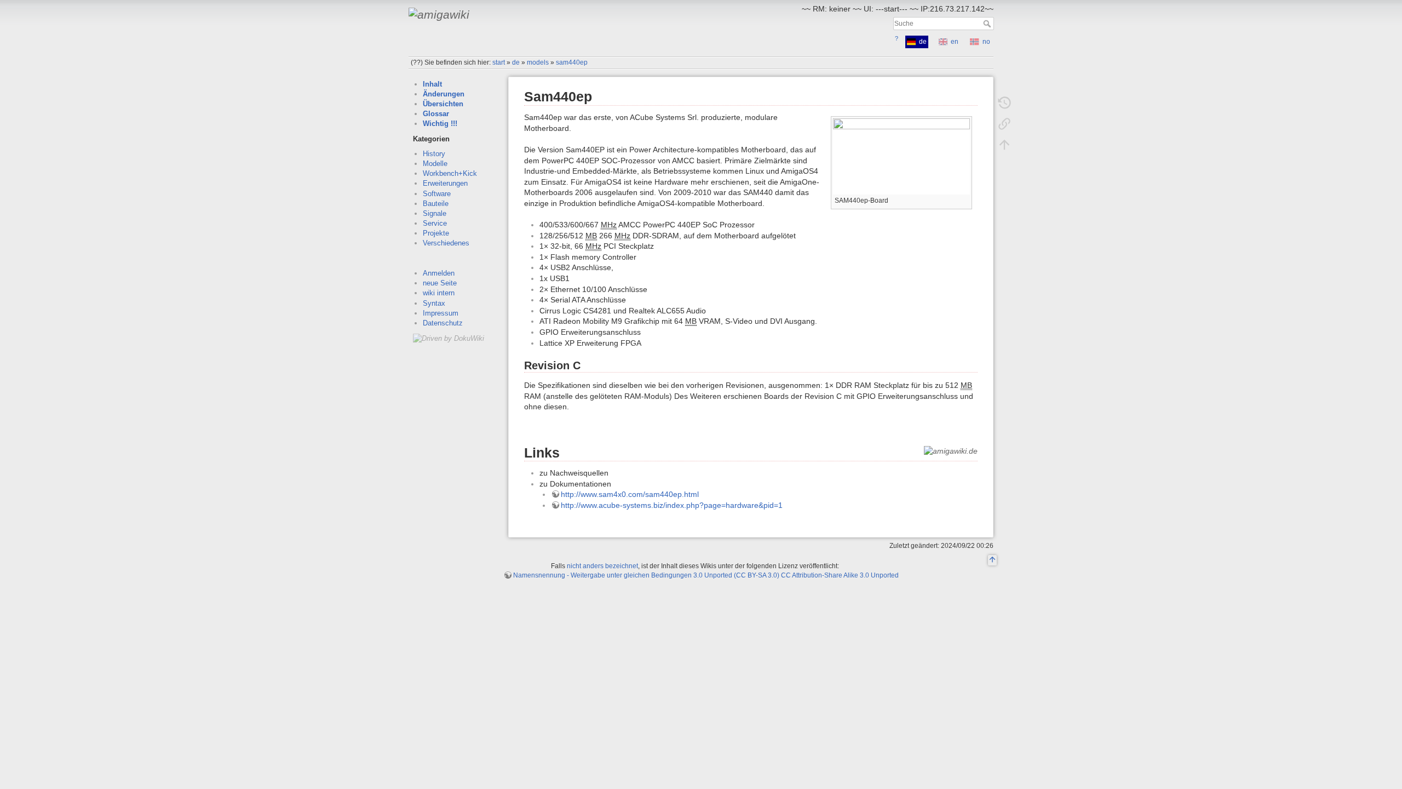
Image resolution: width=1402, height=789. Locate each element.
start (498, 62)
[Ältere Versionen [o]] (1004, 103)
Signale (434, 213)
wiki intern (439, 293)
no (986, 41)
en (954, 41)
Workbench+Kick (450, 173)
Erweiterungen (445, 183)
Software (437, 194)
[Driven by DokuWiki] (448, 338)
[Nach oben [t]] (1004, 144)
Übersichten (443, 104)
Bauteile (436, 203)
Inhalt (432, 84)
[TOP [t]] (992, 560)
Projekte (436, 233)
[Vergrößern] (964, 199)
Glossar (436, 114)
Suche (988, 23)
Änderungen (443, 94)
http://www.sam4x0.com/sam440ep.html (630, 494)
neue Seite (440, 283)
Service (435, 223)
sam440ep (572, 62)
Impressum (440, 313)
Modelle (435, 163)
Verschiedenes (446, 243)
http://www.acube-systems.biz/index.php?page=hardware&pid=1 (672, 505)
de (516, 62)
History (434, 154)
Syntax (434, 303)
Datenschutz (443, 323)
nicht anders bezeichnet (602, 566)
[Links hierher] (1004, 123)
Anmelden (439, 273)
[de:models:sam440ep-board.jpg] (901, 156)
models (538, 62)
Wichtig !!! (440, 123)
